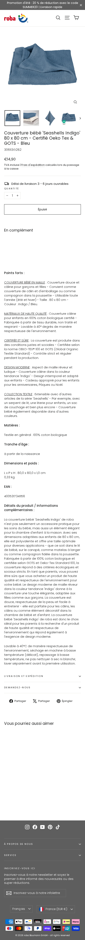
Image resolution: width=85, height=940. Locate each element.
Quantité (11, 188)
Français (18, 909)
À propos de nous (18, 844)
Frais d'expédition (33, 165)
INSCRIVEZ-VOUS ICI (19, 868)
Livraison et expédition (23, 676)
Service (10, 855)
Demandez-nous (17, 687)
